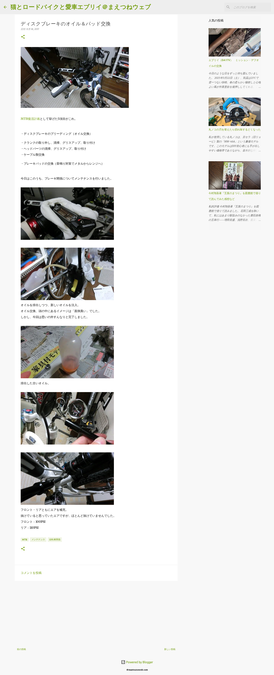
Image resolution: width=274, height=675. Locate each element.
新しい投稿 (169, 649)
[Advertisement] (96, 613)
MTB (24, 539)
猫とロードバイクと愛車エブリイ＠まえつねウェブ (80, 6)
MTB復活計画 (30, 119)
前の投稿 (21, 649)
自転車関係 (54, 539)
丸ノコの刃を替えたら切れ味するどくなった (235, 129)
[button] (23, 37)
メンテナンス (38, 539)
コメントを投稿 (31, 572)
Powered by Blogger (139, 662)
